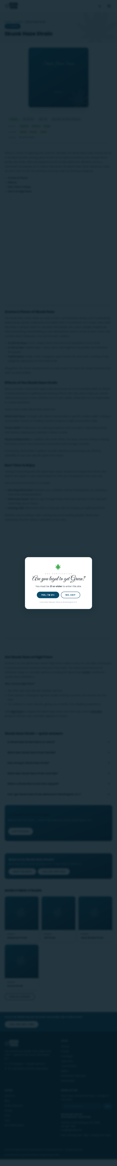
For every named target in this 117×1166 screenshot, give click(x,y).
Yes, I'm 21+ (48, 595)
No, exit (70, 595)
